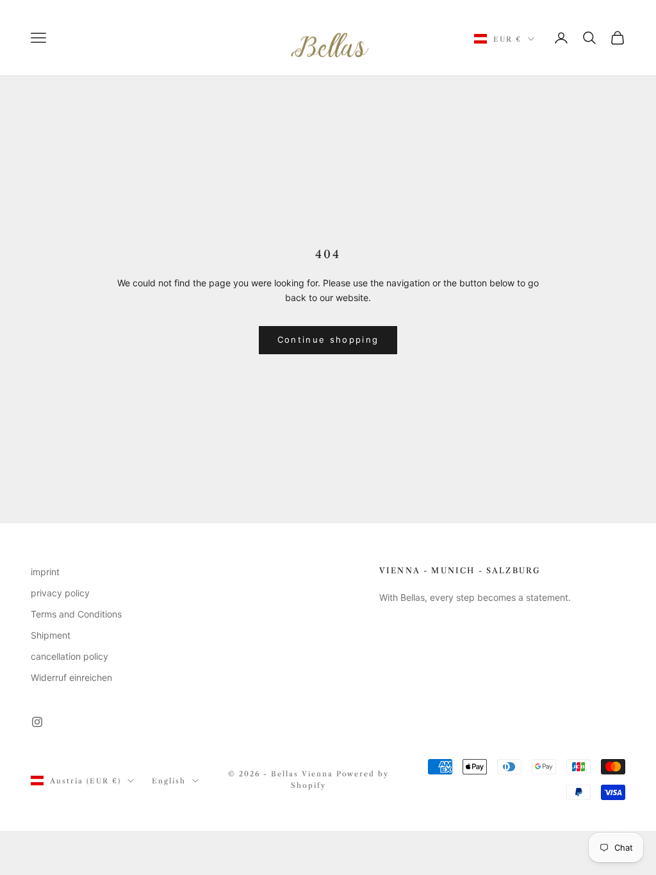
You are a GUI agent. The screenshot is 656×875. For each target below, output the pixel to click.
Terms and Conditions (76, 614)
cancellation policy (69, 656)
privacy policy (60, 592)
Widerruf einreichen (71, 677)
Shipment (50, 635)
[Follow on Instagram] (37, 722)
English (169, 780)
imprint (45, 571)
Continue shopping (328, 339)
